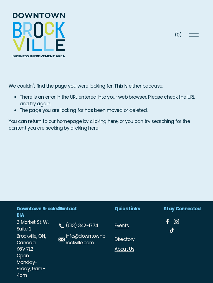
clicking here (104, 121)
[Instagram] (176, 221)
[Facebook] (167, 221)
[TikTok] (172, 230)
